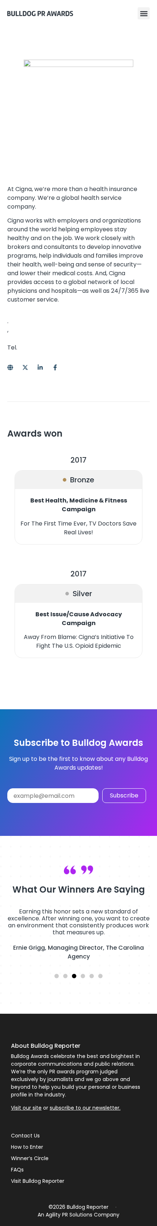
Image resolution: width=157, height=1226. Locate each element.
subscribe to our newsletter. (85, 1107)
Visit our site (26, 1107)
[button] (144, 13)
